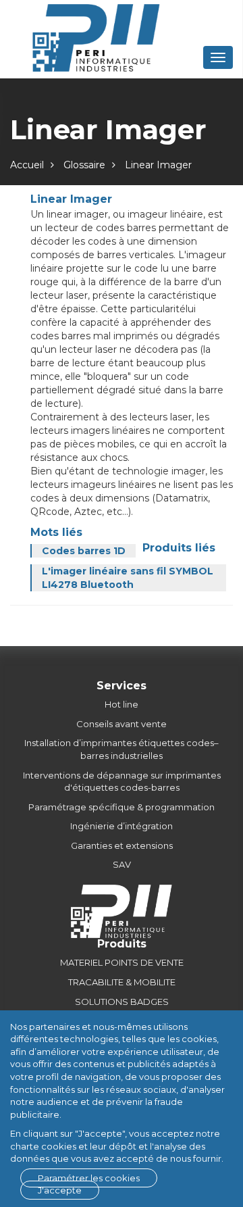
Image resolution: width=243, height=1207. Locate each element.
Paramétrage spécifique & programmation (121, 807)
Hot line (121, 704)
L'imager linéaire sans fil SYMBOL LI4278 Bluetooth (127, 578)
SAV (122, 864)
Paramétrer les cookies (89, 1178)
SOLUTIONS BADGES (122, 1001)
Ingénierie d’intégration (121, 825)
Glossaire (84, 165)
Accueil (27, 165)
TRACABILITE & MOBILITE (122, 982)
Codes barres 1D (84, 551)
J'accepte (60, 1190)
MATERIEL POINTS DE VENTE (122, 962)
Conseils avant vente (121, 723)
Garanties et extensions (122, 845)
